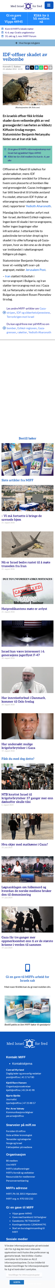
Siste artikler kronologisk (19, 1135)
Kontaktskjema (22, 1063)
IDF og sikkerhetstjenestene (33, 312)
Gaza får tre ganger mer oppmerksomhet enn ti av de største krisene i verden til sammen (27, 941)
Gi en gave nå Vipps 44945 (14, 19)
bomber (11, 328)
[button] (46, 68)
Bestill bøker (27, 438)
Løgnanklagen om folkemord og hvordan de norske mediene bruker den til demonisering (26, 891)
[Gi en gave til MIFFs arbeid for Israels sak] (27, 968)
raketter (22, 332)
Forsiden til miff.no (16, 1131)
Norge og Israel (14, 1143)
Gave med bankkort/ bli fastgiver (29, 1217)
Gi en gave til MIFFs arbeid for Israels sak (27, 979)
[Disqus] (27, 383)
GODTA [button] (16, 1282)
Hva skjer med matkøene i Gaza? (25, 844)
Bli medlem (12, 1160)
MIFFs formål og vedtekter (20, 1172)
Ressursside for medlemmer (20, 1176)
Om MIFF (11, 1164)
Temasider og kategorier (18, 1139)
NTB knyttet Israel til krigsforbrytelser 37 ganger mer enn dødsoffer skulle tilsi (27, 798)
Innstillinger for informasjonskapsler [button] (24, 1275)
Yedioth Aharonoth (38, 206)
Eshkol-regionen (27, 328)
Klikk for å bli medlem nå (41, 19)
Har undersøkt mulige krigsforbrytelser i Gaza (18, 746)
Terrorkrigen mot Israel (20, 316)
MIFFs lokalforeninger (17, 1168)
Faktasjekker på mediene (19, 1147)
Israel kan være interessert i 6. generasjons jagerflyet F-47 (23, 653)
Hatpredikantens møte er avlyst (24, 609)
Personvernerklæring (17, 1180)
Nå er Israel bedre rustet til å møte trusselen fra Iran (26, 564)
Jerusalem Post (36, 269)
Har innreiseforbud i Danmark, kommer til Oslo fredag (24, 700)
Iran (7, 276)
